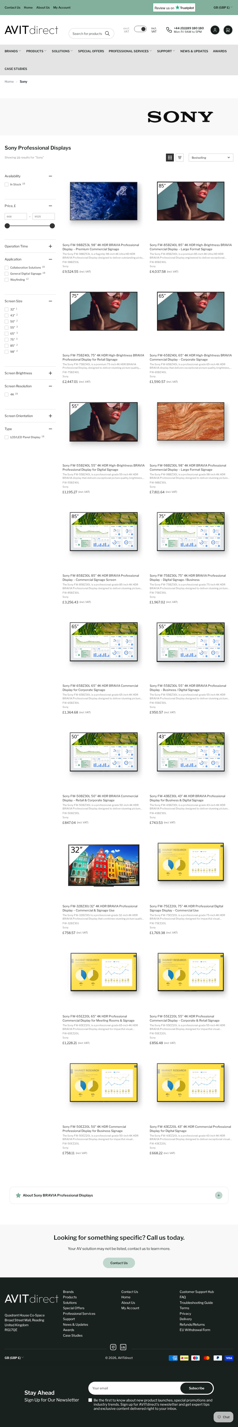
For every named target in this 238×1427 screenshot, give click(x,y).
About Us (43, 7)
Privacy (185, 1313)
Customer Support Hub (197, 1292)
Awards (220, 51)
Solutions (61, 51)
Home (28, 7)
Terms (184, 1308)
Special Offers (91, 51)
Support (164, 51)
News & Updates (194, 51)
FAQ (183, 1297)
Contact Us (12, 7)
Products (34, 51)
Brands (11, 51)
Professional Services (129, 51)
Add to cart (103, 234)
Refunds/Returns (192, 1324)
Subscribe (196, 1388)
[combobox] (91, 33)
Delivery (186, 1319)
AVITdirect (125, 1358)
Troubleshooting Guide (196, 1303)
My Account (61, 7)
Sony (23, 81)
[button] (170, 157)
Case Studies (16, 69)
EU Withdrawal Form (195, 1330)
